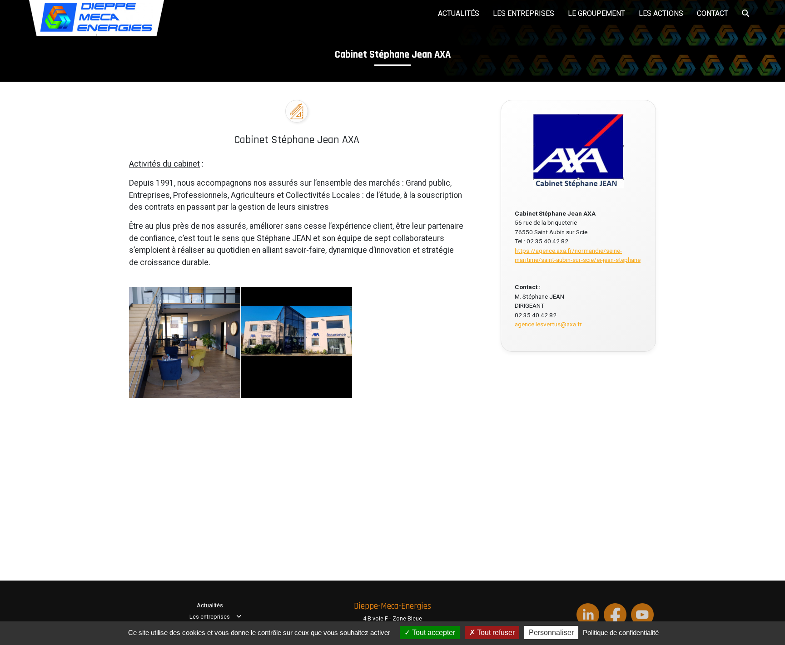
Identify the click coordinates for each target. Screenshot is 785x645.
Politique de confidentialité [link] (621, 632)
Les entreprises (523, 13)
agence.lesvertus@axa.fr (548, 324)
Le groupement (596, 13)
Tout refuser (495, 632)
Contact (712, 13)
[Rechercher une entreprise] (745, 12)
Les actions (661, 13)
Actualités (458, 13)
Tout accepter (432, 632)
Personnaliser (551, 632)
